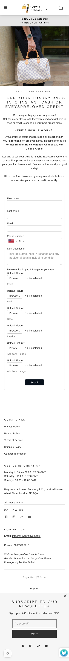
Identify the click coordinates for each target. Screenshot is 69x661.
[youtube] (29, 517)
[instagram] (14, 517)
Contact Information (15, 453)
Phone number (15, 236)
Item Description (16, 248)
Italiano (33, 588)
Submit (34, 382)
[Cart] (61, 7)
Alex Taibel (28, 562)
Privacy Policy (12, 426)
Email (10, 223)
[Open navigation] (8, 7)
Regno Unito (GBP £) (33, 577)
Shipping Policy (12, 447)
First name (13, 198)
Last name (13, 210)
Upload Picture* (15, 273)
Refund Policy (12, 433)
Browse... (14, 278)
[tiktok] (21, 517)
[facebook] (6, 517)
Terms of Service (13, 440)
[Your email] (34, 623)
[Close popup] (65, 596)
